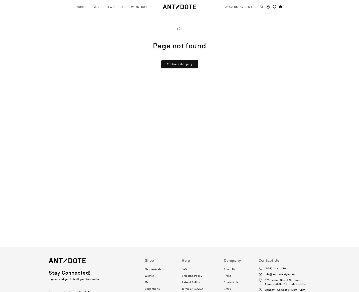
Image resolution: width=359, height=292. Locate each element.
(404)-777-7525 (275, 268)
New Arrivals (153, 269)
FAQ (184, 269)
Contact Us (231, 282)
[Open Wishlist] (274, 7)
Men (147, 282)
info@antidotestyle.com (280, 274)
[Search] (262, 7)
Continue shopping (179, 64)
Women (150, 275)
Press (227, 275)
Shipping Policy (192, 275)
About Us (229, 269)
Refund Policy (191, 282)
